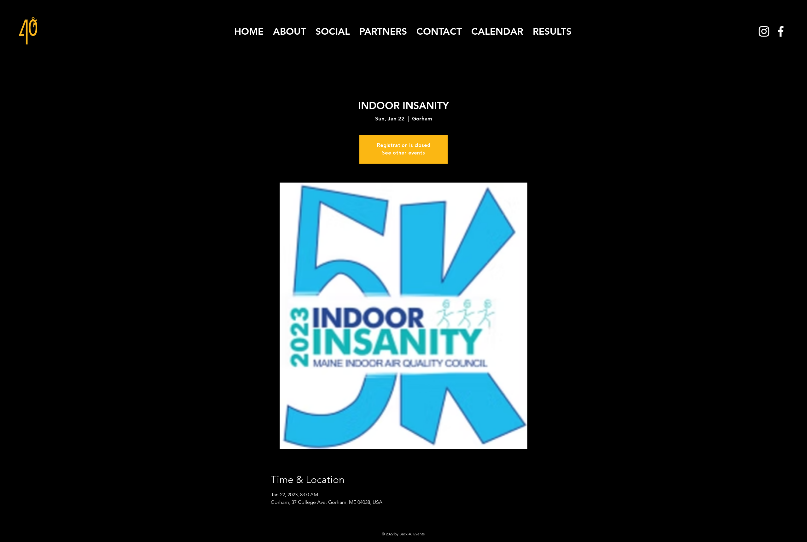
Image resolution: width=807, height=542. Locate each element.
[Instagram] (764, 31)
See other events (403, 153)
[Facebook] (781, 31)
